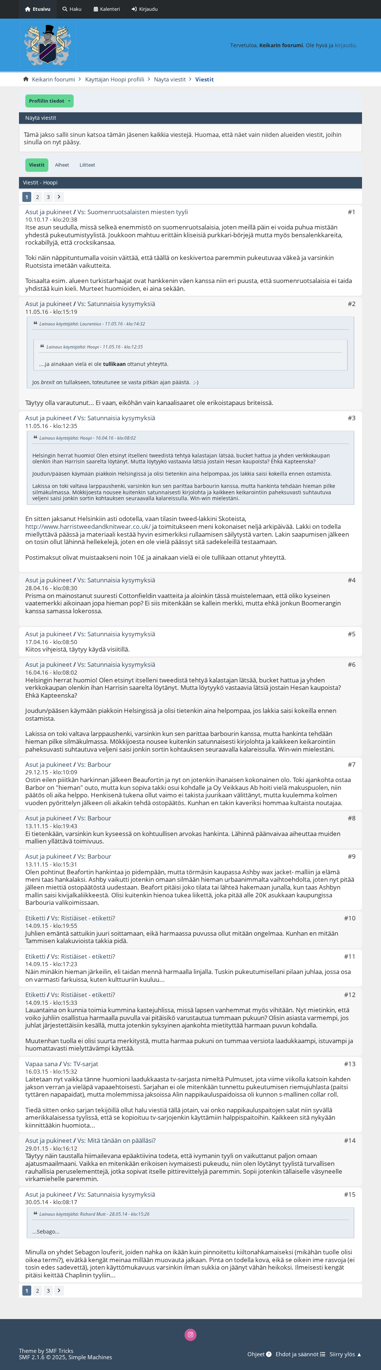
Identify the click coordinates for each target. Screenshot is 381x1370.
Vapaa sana (41, 1063)
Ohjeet (256, 1354)
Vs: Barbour (94, 764)
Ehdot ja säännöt (298, 1354)
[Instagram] (191, 1335)
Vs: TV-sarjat (80, 1063)
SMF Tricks (59, 1350)
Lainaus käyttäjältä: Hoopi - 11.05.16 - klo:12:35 (95, 347)
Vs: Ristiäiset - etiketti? (83, 918)
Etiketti (35, 918)
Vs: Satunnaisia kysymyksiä (116, 303)
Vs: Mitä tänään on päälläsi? (116, 1140)
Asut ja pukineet (48, 212)
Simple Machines (90, 1357)
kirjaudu (345, 45)
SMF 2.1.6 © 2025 (42, 1357)
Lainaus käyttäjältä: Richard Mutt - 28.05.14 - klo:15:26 (94, 1214)
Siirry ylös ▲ (346, 1354)
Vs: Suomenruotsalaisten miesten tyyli (132, 212)
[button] (49, 100)
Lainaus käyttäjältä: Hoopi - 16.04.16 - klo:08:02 (87, 438)
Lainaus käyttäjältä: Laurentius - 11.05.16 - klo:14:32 (92, 324)
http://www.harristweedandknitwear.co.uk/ (88, 526)
